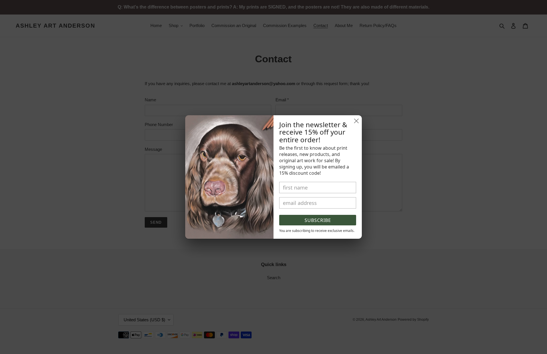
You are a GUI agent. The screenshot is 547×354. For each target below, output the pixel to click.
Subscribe (318, 220)
